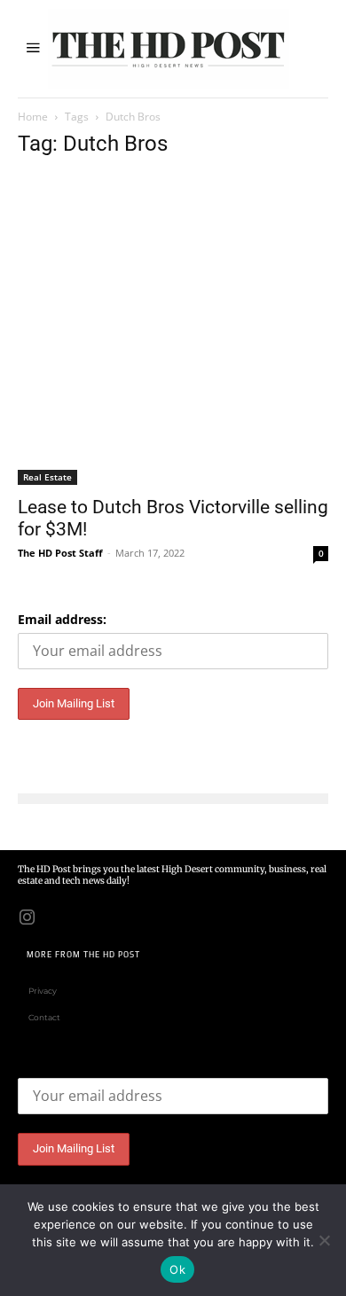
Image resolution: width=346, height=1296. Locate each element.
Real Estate (47, 477)
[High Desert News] (168, 49)
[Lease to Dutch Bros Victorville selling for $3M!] (173, 330)
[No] (324, 1240)
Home (33, 116)
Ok (177, 1269)
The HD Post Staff (60, 552)
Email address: (62, 619)
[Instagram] (26, 916)
